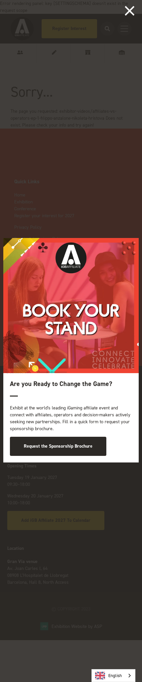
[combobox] (113, 675)
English (115, 675)
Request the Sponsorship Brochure (58, 446)
